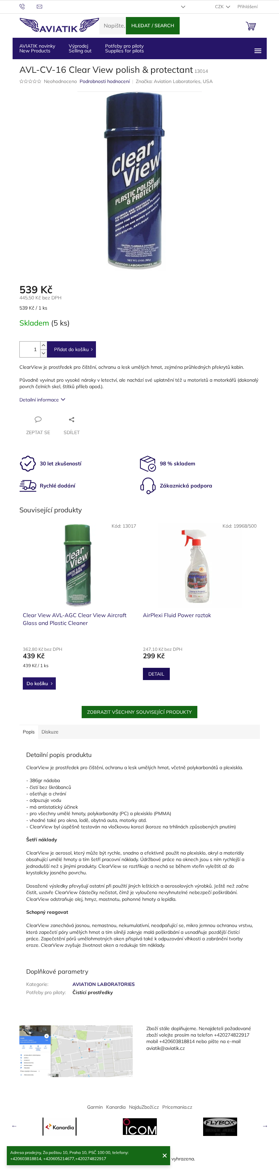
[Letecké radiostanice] (140, 1126)
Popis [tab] (29, 732)
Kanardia (116, 1107)
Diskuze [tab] (50, 732)
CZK (220, 6)
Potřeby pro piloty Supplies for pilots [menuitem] (124, 48)
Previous (14, 1125)
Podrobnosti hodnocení (105, 81)
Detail (156, 674)
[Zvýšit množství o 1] (43, 345)
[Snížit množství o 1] (43, 353)
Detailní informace (39, 400)
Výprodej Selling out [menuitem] (80, 48)
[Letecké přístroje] (220, 1127)
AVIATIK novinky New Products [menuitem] (37, 48)
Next (265, 1125)
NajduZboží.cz (144, 1107)
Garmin (95, 1107)
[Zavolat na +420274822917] (28, 6)
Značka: (174, 81)
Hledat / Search (152, 25)
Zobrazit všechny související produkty (139, 712)
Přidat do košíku (71, 349)
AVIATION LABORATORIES (103, 984)
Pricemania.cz (177, 1107)
